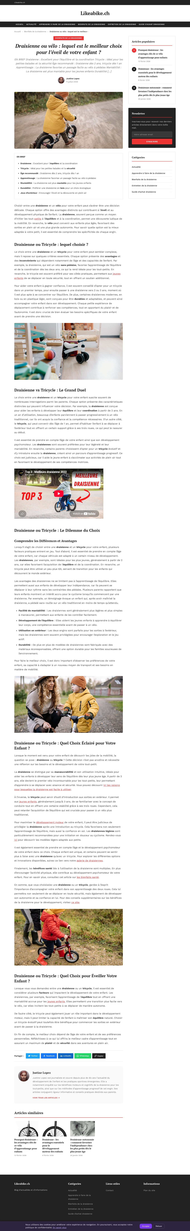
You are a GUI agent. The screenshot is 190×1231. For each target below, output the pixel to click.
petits (37, 218)
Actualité (31, 24)
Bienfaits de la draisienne (91, 24)
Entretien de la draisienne (122, 24)
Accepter (145, 1226)
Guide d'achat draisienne (152, 24)
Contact (109, 1190)
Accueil (20, 24)
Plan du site (149, 1190)
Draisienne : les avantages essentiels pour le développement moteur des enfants (155, 72)
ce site (75, 902)
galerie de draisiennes (90, 860)
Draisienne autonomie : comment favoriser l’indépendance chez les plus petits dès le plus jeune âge (155, 91)
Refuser (159, 1226)
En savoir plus (59, 1227)
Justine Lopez (42, 1073)
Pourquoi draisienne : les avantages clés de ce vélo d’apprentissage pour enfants (152, 54)
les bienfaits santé (88, 877)
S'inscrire (152, 141)
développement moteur (50, 822)
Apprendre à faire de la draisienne (57, 24)
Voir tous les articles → (46, 1098)
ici (15, 839)
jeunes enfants (28, 801)
